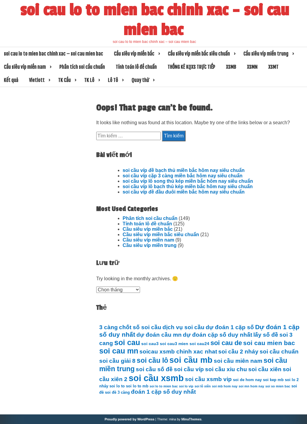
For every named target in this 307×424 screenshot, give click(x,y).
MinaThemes (191, 419)
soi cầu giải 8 (117, 361)
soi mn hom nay (251, 386)
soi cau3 (150, 343)
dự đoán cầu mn (159, 335)
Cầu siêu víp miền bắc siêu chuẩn (199, 54)
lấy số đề (265, 335)
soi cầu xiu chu (226, 369)
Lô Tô (113, 80)
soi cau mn (118, 351)
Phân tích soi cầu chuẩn (82, 67)
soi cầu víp (189, 369)
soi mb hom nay (224, 386)
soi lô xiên (203, 386)
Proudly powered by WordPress (129, 419)
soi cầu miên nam (238, 361)
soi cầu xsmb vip (208, 379)
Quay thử (140, 80)
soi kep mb (273, 380)
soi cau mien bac (269, 343)
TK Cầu (64, 80)
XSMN (252, 67)
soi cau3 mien (174, 343)
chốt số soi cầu (140, 327)
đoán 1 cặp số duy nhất (163, 392)
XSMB (231, 67)
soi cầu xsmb (156, 378)
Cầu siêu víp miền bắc (134, 54)
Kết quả (11, 80)
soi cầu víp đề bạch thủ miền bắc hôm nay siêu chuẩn (184, 170)
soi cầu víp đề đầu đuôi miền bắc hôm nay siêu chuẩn (184, 191)
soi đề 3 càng (117, 392)
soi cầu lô (152, 360)
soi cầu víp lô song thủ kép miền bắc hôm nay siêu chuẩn (188, 181)
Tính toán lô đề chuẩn (136, 67)
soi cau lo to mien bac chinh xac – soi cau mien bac (154, 20)
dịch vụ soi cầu (183, 327)
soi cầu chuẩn (279, 351)
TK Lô (89, 80)
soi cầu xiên (265, 369)
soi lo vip (186, 386)
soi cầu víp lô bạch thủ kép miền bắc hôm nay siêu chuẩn (188, 186)
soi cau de (226, 343)
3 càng (108, 327)
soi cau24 (199, 343)
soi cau (127, 342)
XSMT (273, 67)
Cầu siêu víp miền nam (25, 67)
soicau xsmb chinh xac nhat (178, 351)
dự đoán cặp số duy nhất (217, 335)
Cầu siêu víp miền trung (265, 54)
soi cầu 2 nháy (238, 351)
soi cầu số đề (154, 369)
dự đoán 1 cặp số (230, 327)
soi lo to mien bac (164, 386)
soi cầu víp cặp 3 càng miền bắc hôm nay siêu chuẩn (183, 175)
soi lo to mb (137, 386)
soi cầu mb (191, 360)
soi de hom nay (247, 380)
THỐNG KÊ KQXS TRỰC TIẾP (191, 67)
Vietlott (37, 80)
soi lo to (117, 386)
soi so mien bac (277, 386)
